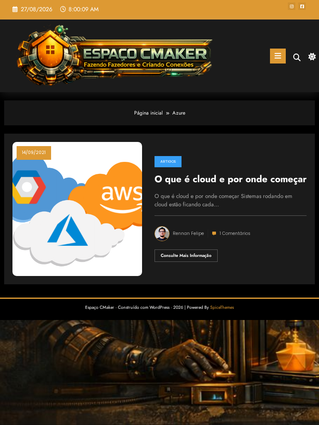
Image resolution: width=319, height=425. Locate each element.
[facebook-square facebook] (302, 6)
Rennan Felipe (188, 233)
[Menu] (278, 56)
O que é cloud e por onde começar (231, 179)
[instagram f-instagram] (291, 6)
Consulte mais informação (186, 255)
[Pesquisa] (297, 57)
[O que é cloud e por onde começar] (77, 208)
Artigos (168, 161)
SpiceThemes (222, 307)
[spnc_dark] (310, 57)
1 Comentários (235, 233)
